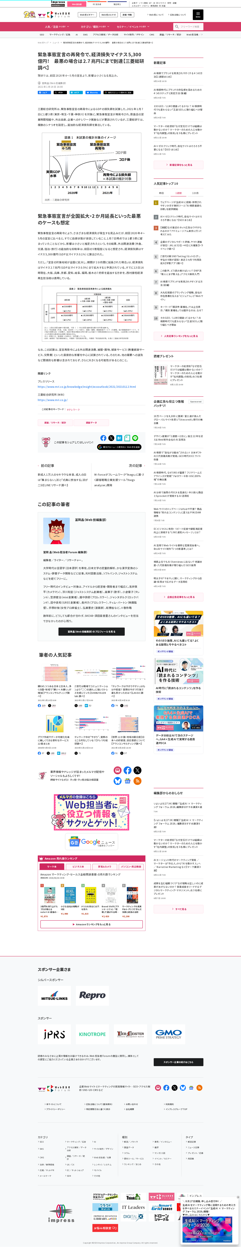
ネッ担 (73, 779)
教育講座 (154, 6)
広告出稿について (178, 14)
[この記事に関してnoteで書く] (127, 438)
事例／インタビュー (163, 1141)
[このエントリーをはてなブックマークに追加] (119, 438)
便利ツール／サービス (134, 1158)
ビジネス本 (78, 866)
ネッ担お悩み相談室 (88, 779)
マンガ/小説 (160, 1153)
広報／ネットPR (47, 1170)
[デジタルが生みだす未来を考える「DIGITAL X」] (133, 1219)
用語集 (191, 1158)
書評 (157, 1147)
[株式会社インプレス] (61, 1213)
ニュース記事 (193, 1147)
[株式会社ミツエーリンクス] (54, 996)
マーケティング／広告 (60, 34)
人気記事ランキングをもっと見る (181, 336)
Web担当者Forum (54, 14)
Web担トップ (43, 42)
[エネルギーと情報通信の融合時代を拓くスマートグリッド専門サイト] (161, 1208)
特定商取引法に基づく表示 (98, 1109)
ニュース (56, 42)
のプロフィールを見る (91, 631)
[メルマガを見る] (158, 1088)
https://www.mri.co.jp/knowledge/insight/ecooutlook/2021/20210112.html (87, 387)
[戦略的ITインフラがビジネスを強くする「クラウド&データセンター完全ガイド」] (105, 1198)
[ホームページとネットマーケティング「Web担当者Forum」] (161, 1198)
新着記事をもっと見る (181, 164)
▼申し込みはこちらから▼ (196, 1214)
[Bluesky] (183, 1088)
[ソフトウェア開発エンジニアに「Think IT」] (133, 1198)
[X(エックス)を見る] (175, 1088)
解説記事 (192, 1141)
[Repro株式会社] (92, 996)
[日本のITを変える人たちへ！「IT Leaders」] (133, 1208)
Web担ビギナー (87, 14)
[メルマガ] (118, 770)
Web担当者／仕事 (196, 34)
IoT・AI (152, 3)
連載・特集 (127, 14)
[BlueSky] (118, 781)
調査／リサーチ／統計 (170, 34)
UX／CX (70, 1164)
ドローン (145, 6)
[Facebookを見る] (166, 1088)
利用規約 (170, 1104)
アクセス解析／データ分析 (105, 34)
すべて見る (180, 909)
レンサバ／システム (102, 1164)
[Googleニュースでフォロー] (191, 1088)
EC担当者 (97, 4)
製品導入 (117, 4)
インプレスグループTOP (176, 1109)
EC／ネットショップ (75, 1170)
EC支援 (162, 6)
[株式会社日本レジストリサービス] (54, 1034)
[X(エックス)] (137, 770)
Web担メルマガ (109, 14)
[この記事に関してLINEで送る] (135, 438)
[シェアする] (103, 438)
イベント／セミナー (163, 1158)
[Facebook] (128, 770)
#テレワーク (73, 409)
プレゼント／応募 (195, 1153)
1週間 (178, 193)
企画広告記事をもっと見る (181, 597)
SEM (69, 1175)
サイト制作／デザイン (134, 34)
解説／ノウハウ (131, 1141)
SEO (42, 34)
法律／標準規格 (47, 1164)
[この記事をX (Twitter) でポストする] (111, 438)
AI (77, 34)
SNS (85, 34)
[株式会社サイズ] (130, 1034)
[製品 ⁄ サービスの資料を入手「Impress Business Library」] (105, 1219)
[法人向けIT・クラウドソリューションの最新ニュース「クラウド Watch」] (105, 1208)
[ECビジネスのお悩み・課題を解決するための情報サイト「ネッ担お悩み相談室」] (105, 1229)
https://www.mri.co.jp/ (53, 400)
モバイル (98, 1170)
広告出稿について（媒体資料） (99, 1104)
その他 (97, 1175)
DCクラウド (161, 3)
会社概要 (130, 1109)
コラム (127, 1153)
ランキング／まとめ (132, 1164)
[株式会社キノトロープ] (92, 1034)
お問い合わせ (132, 1104)
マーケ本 (51, 866)
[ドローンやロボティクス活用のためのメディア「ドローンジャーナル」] (161, 1219)
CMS (152, 34)
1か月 (195, 193)
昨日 (161, 193)
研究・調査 (172, 3)
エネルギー (136, 6)
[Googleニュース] (128, 781)
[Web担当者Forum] (54, 1090)
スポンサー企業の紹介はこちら (178, 1062)
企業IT (134, 3)
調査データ (129, 1147)
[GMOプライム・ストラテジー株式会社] (168, 1034)
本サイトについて (54, 1104)
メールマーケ (45, 1175)
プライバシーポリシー (55, 1109)
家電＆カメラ (104, 866)
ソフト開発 (143, 3)
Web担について (156, 14)
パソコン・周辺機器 (131, 866)
